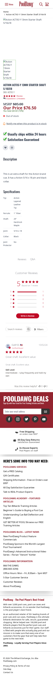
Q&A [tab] (32, 259)
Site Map (7, 669)
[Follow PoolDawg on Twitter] (26, 419)
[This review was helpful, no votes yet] (40, 386)
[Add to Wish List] (5, 147)
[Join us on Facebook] (9, 419)
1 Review (19, 96)
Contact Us (8, 672)
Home (6, 11)
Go (45, 411)
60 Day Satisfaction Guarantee (18, 487)
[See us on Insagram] (18, 419)
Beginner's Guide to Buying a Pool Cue (23, 510)
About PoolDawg (12, 586)
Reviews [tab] (22, 259)
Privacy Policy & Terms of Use (16, 666)
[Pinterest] (35, 419)
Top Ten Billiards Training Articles (20, 505)
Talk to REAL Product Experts (18, 491)
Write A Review (27, 316)
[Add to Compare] (12, 147)
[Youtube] (44, 419)
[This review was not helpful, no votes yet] (45, 386)
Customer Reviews (12, 581)
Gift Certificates (11, 475)
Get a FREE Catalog (13, 471)
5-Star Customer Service (15, 577)
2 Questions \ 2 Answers (15, 98)
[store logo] (26, 4)
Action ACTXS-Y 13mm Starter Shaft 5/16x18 (26, 14)
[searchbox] (16, 329)
